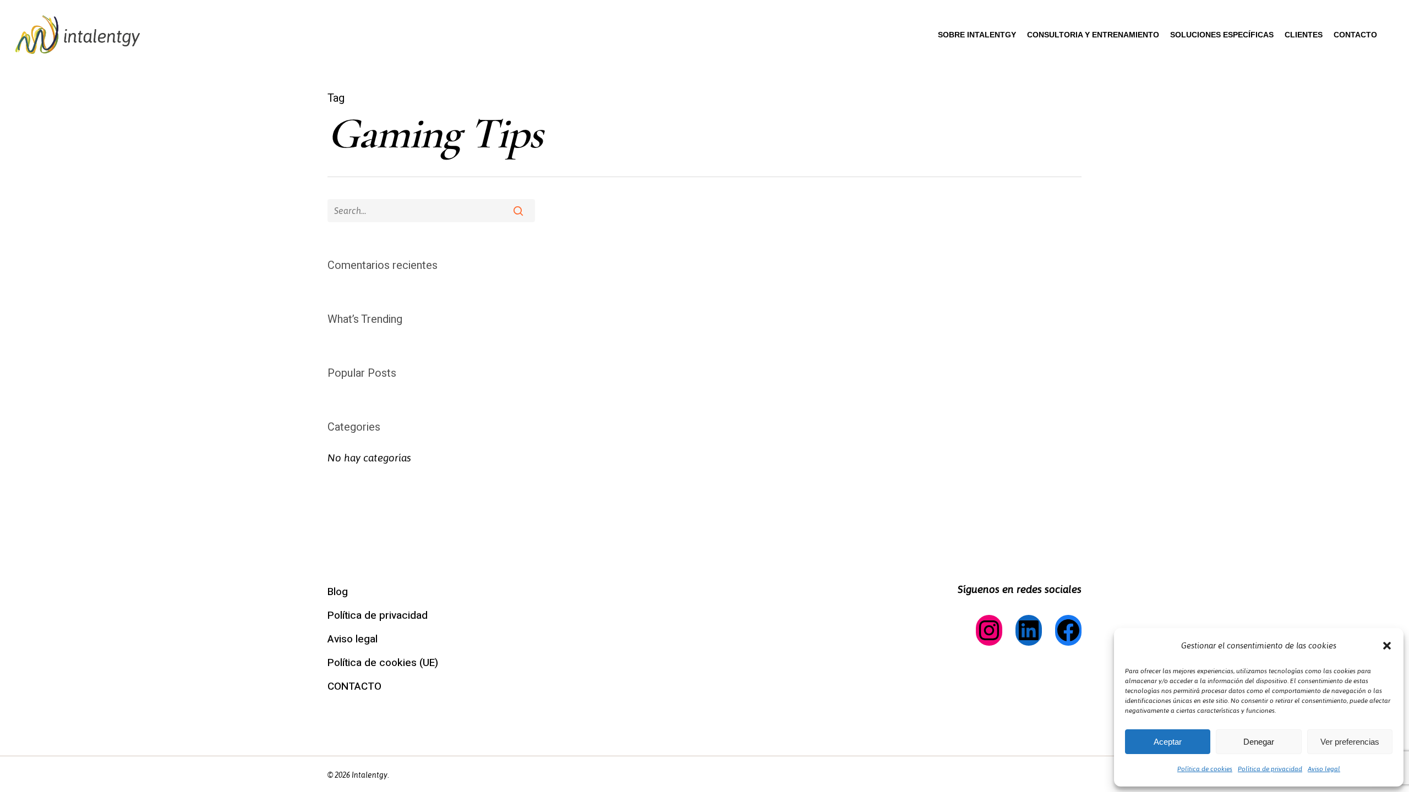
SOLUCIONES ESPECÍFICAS (1222, 34)
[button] (1386, 645)
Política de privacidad (1270, 769)
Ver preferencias (1349, 741)
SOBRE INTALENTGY (977, 34)
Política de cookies (1204, 769)
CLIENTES (1304, 34)
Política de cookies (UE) (382, 662)
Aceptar (1168, 741)
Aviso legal (1324, 769)
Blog (337, 592)
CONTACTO (1355, 34)
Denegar (1258, 741)
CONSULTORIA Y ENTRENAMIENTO (1093, 34)
